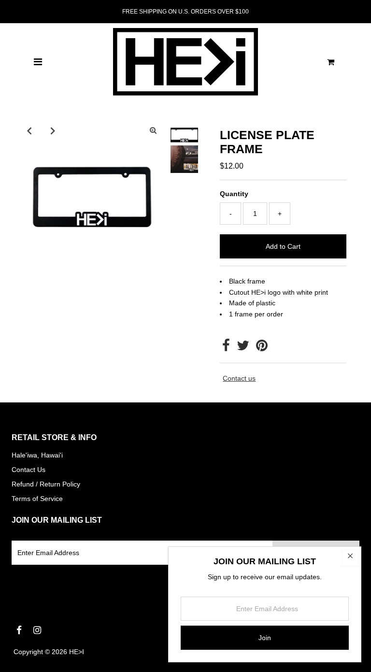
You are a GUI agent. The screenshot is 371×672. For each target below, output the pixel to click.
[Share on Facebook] (226, 348)
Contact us (239, 378)
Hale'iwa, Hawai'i (37, 455)
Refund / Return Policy (46, 484)
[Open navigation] (37, 62)
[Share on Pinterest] (262, 348)
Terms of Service (37, 498)
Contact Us (28, 469)
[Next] (52, 130)
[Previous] (29, 130)
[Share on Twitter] (243, 348)
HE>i (76, 652)
